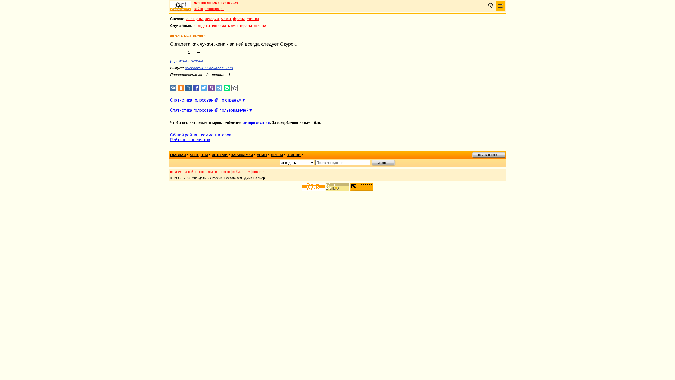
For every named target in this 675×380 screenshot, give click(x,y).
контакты (206, 172)
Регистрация (214, 9)
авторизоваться (256, 123)
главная (178, 155)
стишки (253, 19)
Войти (198, 9)
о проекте (222, 172)
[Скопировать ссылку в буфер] (234, 88)
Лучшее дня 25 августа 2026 (216, 3)
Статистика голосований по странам (206, 100)
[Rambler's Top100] (313, 187)
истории (212, 19)
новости (258, 172)
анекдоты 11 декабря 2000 (209, 68)
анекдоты (194, 19)
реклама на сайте (183, 172)
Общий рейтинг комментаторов (201, 135)
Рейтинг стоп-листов (190, 139)
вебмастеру (241, 172)
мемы (226, 19)
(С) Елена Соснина (186, 61)
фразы (239, 19)
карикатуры (242, 155)
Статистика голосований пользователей (209, 110)
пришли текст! (488, 155)
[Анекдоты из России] (180, 6)
